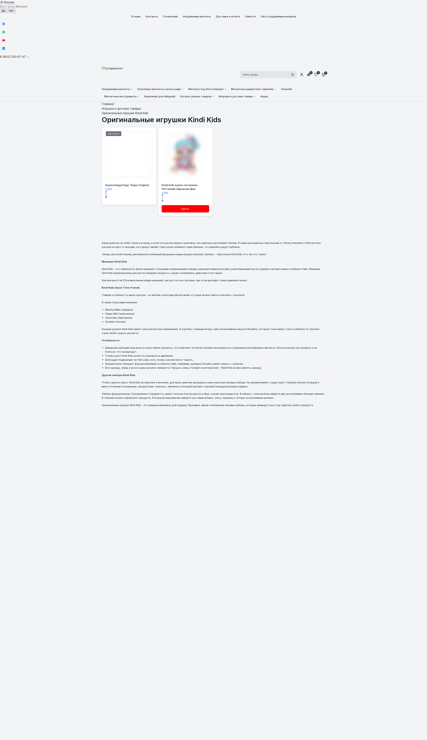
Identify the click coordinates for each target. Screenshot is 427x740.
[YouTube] (3, 40)
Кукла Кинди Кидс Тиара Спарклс (127, 185)
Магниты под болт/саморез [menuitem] (206, 89)
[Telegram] (3, 24)
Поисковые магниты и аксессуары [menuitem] (159, 89)
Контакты (152, 16)
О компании (170, 16)
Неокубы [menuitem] (286, 89)
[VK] (3, 48)
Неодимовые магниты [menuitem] (116, 89)
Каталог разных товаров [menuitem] (195, 96)
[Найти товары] (292, 74)
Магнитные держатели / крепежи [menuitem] (252, 89)
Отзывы (136, 16)
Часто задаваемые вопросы (278, 16)
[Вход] (301, 74)
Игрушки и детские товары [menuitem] (236, 96)
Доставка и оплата (228, 16)
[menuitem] (135, 16)
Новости (250, 16)
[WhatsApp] (3, 32)
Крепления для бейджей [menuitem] (159, 96)
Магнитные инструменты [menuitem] (120, 96)
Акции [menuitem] (264, 96)
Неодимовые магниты (197, 16)
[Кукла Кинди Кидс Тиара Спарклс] (129, 154)
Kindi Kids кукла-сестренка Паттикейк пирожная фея (179, 186)
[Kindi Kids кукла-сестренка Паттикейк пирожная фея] (185, 154)
